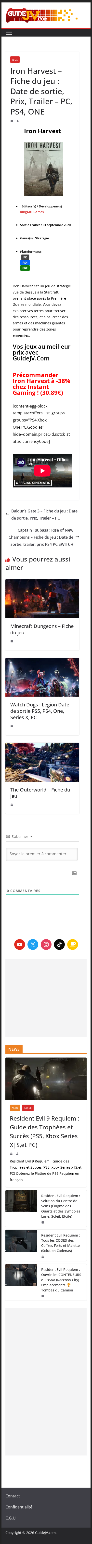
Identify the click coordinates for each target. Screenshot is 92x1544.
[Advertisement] (46, 998)
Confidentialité (18, 1507)
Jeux (15, 59)
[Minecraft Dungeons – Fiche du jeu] (42, 598)
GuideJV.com (45, 1532)
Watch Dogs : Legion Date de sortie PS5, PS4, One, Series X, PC (39, 711)
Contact (12, 1496)
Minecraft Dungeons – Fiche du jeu (42, 629)
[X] (32, 944)
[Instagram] (46, 944)
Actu (15, 1108)
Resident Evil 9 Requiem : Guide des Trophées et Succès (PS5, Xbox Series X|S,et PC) (44, 1131)
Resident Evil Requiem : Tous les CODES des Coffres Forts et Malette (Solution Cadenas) (60, 1243)
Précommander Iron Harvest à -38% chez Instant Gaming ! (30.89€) (41, 383)
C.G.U (10, 1518)
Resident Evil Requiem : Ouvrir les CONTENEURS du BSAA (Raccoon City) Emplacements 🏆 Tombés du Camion (61, 1279)
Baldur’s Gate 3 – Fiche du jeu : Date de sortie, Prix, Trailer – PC (44, 514)
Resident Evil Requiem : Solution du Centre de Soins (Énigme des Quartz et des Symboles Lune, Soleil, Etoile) (60, 1206)
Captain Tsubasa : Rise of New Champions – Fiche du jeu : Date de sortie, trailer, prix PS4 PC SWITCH (41, 537)
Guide (28, 1108)
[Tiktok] (59, 944)
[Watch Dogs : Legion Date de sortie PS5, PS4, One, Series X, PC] (42, 677)
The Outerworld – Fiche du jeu (40, 792)
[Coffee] (72, 944)
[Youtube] (19, 944)
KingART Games (32, 212)
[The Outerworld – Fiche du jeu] (42, 762)
